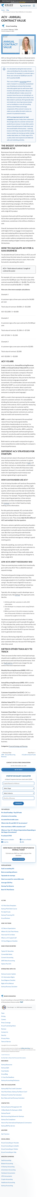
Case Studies (5, 1071)
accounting (23, 81)
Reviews (3, 1029)
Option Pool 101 (6, 964)
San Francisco (5, 1134)
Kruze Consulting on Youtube (10, 1143)
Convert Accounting (7, 957)
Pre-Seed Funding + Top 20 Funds (11, 812)
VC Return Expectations (8, 928)
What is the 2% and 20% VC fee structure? (14, 823)
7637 (21, 1002)
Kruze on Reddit (26, 839)
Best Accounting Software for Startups (12, 1116)
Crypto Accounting (7, 1179)
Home (3, 10)
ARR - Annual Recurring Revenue (8, 755)
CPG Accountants (6, 1176)
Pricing (3, 1016)
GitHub (17, 595)
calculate (18, 803)
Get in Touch (18, 769)
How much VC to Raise (8, 934)
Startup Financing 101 (7, 915)
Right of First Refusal (7, 983)
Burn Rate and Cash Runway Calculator (13, 1098)
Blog (7, 10)
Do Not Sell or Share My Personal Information (13, 1058)
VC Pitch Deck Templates (8, 905)
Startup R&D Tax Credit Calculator (11, 1088)
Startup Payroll (5, 1113)
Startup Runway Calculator (9, 986)
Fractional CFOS (6, 835)
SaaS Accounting (6, 1160)
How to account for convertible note (12, 879)
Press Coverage (5, 1022)
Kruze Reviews (5, 918)
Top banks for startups (8, 875)
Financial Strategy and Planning (18, 746)
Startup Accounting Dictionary (10, 1080)
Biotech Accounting (7, 1163)
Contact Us (4, 1032)
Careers (3, 1019)
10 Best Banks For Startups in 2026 (11, 1110)
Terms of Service (6, 1041)
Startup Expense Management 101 (11, 1107)
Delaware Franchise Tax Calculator (11, 1095)
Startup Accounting (7, 1185)
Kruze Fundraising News (8, 1026)
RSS (23, 842)
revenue (6, 503)
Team (2, 1013)
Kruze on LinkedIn (8, 839)
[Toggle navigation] (34, 6)
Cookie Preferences (5, 1054)
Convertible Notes (6, 954)
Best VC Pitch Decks (7, 889)
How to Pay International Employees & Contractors (16, 1122)
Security (3, 1035)
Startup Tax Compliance (8, 1119)
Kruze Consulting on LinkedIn (10, 1146)
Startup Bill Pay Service (8, 1126)
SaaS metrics (8, 663)
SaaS (29, 463)
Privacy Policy (5, 1038)
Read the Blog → (22, 2)
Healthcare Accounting (8, 1182)
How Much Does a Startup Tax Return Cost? (14, 1091)
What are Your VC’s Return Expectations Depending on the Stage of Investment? (18, 831)
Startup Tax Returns (7, 886)
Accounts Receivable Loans (9, 819)
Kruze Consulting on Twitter (9, 1149)
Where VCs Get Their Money (9, 931)
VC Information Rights (8, 977)
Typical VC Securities (7, 951)
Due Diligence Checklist (8, 980)
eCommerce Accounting (8, 816)
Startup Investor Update (8, 974)
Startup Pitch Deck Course (9, 908)
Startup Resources (6, 1064)
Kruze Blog (4, 1074)
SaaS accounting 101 (7, 868)
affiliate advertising (25, 1048)
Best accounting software (9, 872)
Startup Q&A (5, 1068)
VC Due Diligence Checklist (9, 941)
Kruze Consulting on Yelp (8, 1152)
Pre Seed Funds (5, 912)
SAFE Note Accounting (8, 960)
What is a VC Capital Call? (9, 938)
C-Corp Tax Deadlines (7, 1077)
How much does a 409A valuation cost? (13, 826)
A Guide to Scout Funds (29, 754)
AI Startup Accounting (7, 1166)
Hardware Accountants (8, 1173)
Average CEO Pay (6, 882)
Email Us (5, 842)
